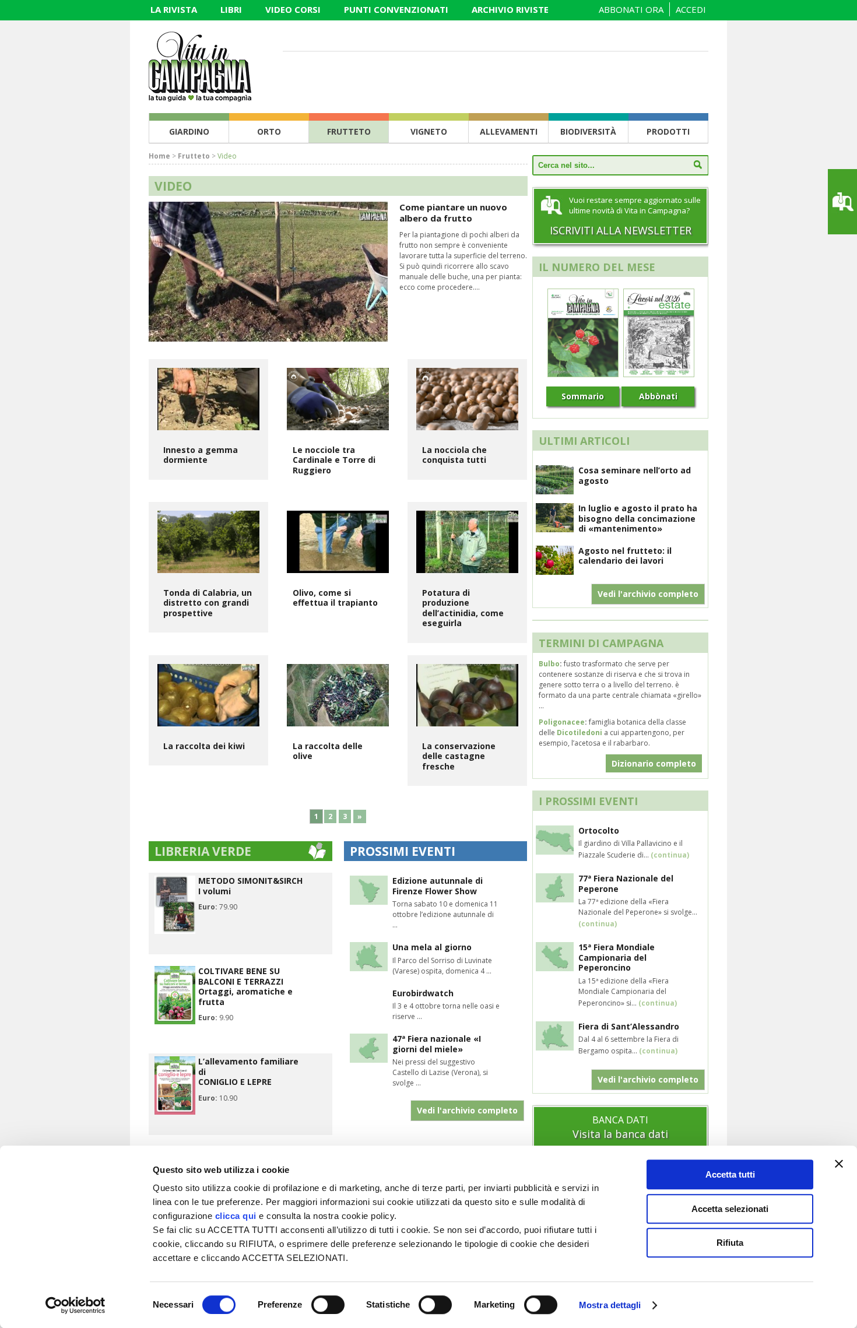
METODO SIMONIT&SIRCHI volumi (250, 886)
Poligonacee (562, 722)
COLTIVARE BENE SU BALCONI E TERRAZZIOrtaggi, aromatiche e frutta (245, 986)
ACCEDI (691, 9)
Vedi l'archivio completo (467, 1110)
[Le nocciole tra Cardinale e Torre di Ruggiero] (338, 399)
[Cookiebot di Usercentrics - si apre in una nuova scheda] (75, 1305)
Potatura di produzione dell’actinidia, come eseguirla (463, 608)
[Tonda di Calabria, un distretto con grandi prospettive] (208, 542)
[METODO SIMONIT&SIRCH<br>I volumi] (174, 931)
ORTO (269, 131)
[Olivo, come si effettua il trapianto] (338, 542)
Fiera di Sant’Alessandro (628, 1026)
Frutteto (194, 156)
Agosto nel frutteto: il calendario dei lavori (625, 556)
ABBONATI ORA (631, 9)
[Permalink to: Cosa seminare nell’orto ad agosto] (555, 490)
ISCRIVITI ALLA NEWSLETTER (620, 230)
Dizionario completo (654, 763)
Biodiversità (588, 131)
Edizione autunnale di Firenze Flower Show (437, 886)
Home (159, 156)
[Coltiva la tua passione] (200, 98)
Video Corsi (293, 9)
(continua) (670, 855)
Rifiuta (729, 1243)
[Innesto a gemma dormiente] (208, 399)
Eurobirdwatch (423, 993)
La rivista (173, 9)
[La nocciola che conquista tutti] (467, 399)
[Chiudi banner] (839, 1164)
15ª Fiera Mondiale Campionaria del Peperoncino (616, 957)
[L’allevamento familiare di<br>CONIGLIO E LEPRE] (174, 1112)
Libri (231, 9)
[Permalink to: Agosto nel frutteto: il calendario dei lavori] (555, 571)
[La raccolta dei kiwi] (208, 695)
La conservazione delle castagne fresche (459, 756)
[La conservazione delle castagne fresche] (467, 695)
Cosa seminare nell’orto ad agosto (634, 475)
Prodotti (668, 131)
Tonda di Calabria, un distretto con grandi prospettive (207, 603)
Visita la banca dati (620, 1134)
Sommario (582, 396)
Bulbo (549, 664)
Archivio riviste (510, 9)
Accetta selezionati (729, 1209)
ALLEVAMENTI (509, 131)
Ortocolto (598, 830)
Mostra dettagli (610, 1305)
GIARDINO (189, 131)
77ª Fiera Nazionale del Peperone (625, 883)
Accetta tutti (730, 1174)
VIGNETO (428, 131)
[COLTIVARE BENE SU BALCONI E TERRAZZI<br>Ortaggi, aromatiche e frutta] (174, 1022)
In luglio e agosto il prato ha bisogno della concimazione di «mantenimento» (637, 518)
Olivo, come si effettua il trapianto (335, 598)
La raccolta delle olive (328, 751)
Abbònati (658, 396)
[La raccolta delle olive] (338, 695)
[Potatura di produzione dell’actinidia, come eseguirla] (467, 542)
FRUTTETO (349, 131)
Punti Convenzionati (396, 9)
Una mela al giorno (432, 947)
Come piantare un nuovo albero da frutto (453, 212)
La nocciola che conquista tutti (454, 455)
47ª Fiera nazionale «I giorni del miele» (436, 1044)
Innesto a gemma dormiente (200, 455)
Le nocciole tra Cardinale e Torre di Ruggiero (334, 460)
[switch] (328, 1304)
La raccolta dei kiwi (204, 745)
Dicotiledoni (579, 732)
